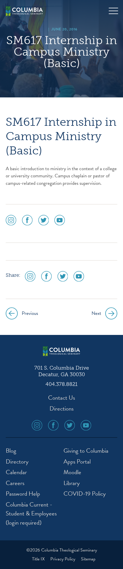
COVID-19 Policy (85, 493)
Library (72, 483)
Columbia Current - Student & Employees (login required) (31, 513)
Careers (15, 483)
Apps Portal (77, 461)
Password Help (23, 493)
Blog (11, 450)
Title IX (39, 559)
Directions (61, 408)
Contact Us (61, 397)
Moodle (72, 472)
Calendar (16, 472)
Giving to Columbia (86, 450)
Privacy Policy (63, 559)
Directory (17, 461)
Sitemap (88, 559)
